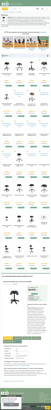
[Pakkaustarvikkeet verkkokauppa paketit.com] (35, 406)
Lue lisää (39, 300)
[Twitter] (17, 341)
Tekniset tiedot (7, 338)
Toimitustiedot (27, 338)
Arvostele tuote (36, 338)
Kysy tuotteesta (7, 341)
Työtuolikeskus (43, 32)
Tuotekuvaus (17, 338)
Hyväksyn (11, 404)
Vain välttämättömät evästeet (11, 406)
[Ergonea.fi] (45, 406)
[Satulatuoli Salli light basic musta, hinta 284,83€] (14, 295)
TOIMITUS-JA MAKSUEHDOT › (44, 399)
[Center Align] (2, 56)
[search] (20, 8)
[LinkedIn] (16, 341)
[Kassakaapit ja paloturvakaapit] (25, 407)
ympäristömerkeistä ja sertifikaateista (16, 381)
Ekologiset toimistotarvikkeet (19, 365)
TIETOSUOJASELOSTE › (43, 397)
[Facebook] (19, 341)
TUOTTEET (5, 9)
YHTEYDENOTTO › (42, 401)
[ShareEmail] (15, 341)
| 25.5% (34, 287)
